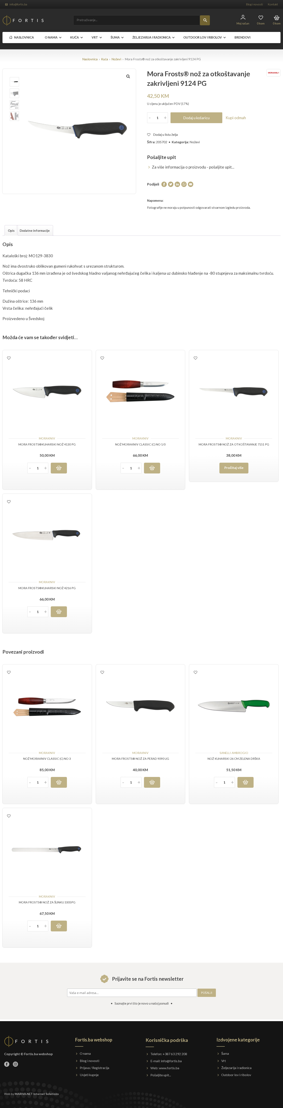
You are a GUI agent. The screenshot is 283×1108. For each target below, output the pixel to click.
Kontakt (273, 4)
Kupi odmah (236, 117)
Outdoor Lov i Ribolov (202, 37)
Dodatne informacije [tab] (35, 230)
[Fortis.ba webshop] (23, 20)
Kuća (74, 37)
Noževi (116, 59)
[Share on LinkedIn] (177, 184)
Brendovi (242, 37)
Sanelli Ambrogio (234, 753)
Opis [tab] (11, 230)
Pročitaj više (233, 468)
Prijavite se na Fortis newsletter (147, 979)
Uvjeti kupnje (89, 1075)
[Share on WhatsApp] (184, 184)
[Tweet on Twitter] (171, 184)
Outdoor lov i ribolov (236, 1075)
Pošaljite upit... (160, 1075)
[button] (128, 76)
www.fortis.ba (169, 1068)
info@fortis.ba (18, 4)
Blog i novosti (254, 4)
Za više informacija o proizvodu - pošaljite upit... (193, 167)
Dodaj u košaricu (196, 117)
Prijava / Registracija (94, 1068)
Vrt (95, 37)
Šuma (115, 37)
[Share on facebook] (164, 184)
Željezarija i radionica (151, 37)
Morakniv (47, 438)
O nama (51, 37)
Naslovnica (23, 37)
